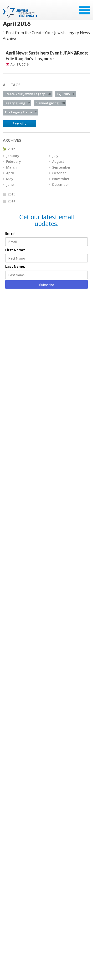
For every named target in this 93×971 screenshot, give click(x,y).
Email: (10, 233)
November (60, 178)
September (61, 167)
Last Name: (15, 266)
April (10, 173)
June (10, 184)
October (59, 173)
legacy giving (17, 103)
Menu (84, 10)
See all (18, 123)
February (13, 161)
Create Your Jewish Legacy (28, 94)
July (55, 155)
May (9, 178)
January (12, 155)
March (11, 167)
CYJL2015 (65, 94)
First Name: (15, 250)
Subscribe (46, 285)
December (60, 184)
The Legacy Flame (20, 112)
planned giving (50, 103)
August (58, 161)
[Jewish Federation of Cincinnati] (20, 12)
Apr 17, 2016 (19, 64)
